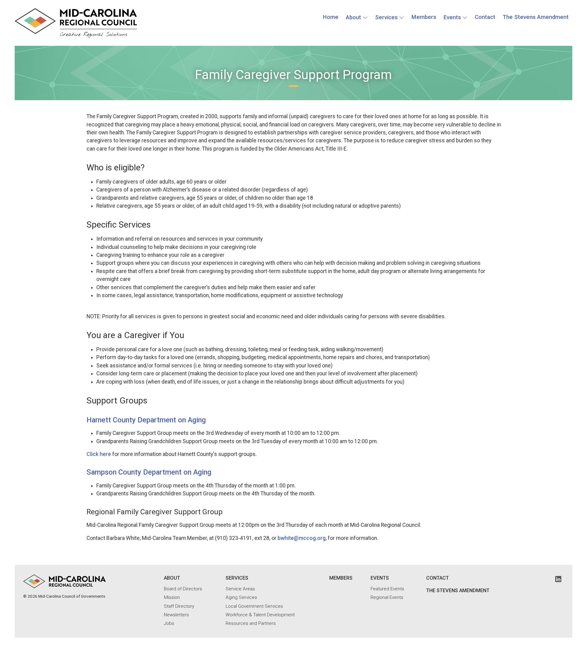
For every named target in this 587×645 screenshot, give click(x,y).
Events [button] (452, 17)
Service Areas (240, 589)
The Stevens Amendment (536, 17)
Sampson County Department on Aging (149, 472)
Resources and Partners (251, 623)
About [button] (353, 17)
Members (424, 17)
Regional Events (387, 597)
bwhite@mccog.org (302, 538)
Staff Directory (179, 606)
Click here (99, 454)
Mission (172, 597)
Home (330, 17)
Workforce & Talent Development (260, 615)
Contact (485, 17)
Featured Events (387, 589)
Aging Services (241, 597)
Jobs (169, 623)
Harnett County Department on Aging (146, 420)
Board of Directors (183, 589)
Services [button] (386, 17)
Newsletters (176, 615)
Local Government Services (254, 606)
